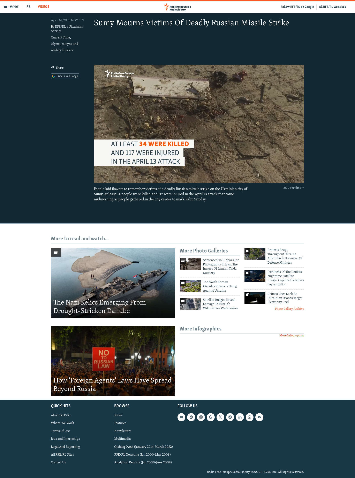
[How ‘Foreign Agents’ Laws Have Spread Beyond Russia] (113, 361)
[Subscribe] (259, 417)
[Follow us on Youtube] (181, 417)
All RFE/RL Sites (62, 454)
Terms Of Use (60, 431)
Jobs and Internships (65, 439)
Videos (43, 7)
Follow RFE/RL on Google (297, 7)
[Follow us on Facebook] (230, 417)
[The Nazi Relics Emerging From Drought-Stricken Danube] (113, 283)
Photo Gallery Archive (289, 309)
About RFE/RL (61, 415)
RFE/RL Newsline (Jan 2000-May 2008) (142, 454)
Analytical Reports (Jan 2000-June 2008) (143, 462)
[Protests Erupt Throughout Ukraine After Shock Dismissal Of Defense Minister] (254, 254)
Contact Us (58, 462)
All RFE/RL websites (332, 7)
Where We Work (62, 423)
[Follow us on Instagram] (201, 417)
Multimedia (122, 439)
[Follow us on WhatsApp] (250, 417)
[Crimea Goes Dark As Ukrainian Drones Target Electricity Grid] (254, 298)
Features (120, 423)
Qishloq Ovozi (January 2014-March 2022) (143, 446)
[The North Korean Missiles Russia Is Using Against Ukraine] (190, 286)
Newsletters (122, 431)
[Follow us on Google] (210, 417)
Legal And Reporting (65, 446)
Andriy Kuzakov (62, 50)
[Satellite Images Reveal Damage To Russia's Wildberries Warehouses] (190, 304)
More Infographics (291, 335)
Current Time (60, 37)
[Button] (57, 69)
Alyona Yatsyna (61, 44)
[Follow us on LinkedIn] (240, 417)
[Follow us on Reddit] (191, 417)
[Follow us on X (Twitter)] (220, 417)
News (118, 415)
